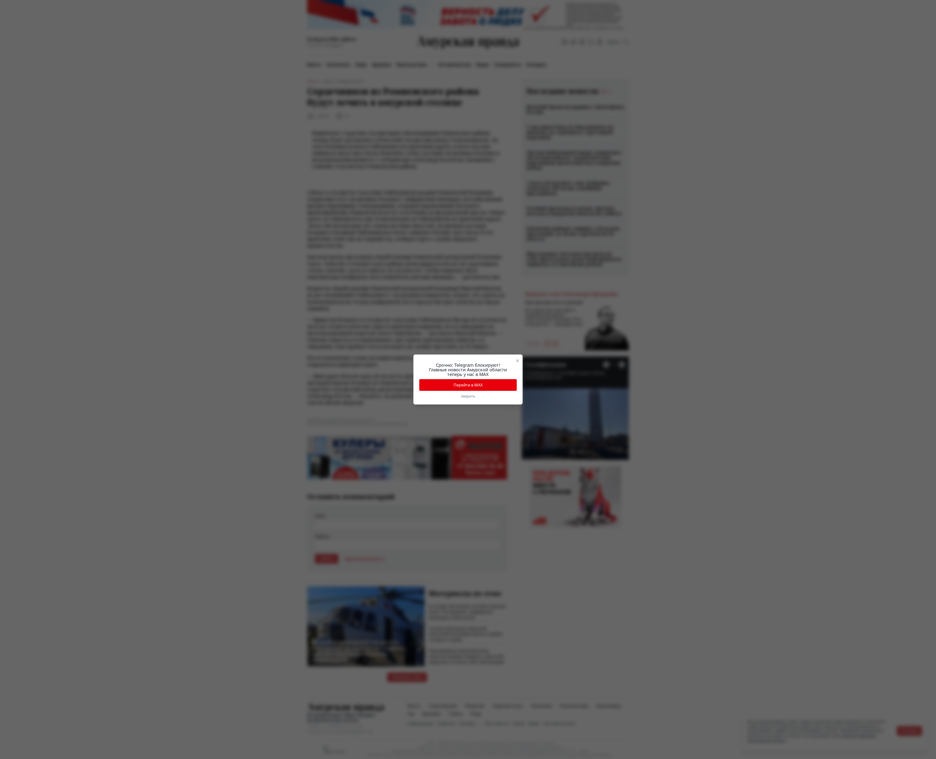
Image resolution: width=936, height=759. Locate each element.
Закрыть (468, 396)
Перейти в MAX (468, 385)
